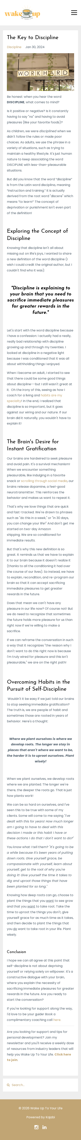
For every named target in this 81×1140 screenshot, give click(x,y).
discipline (14, 47)
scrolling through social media (44, 481)
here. (57, 1020)
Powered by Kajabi (40, 1117)
